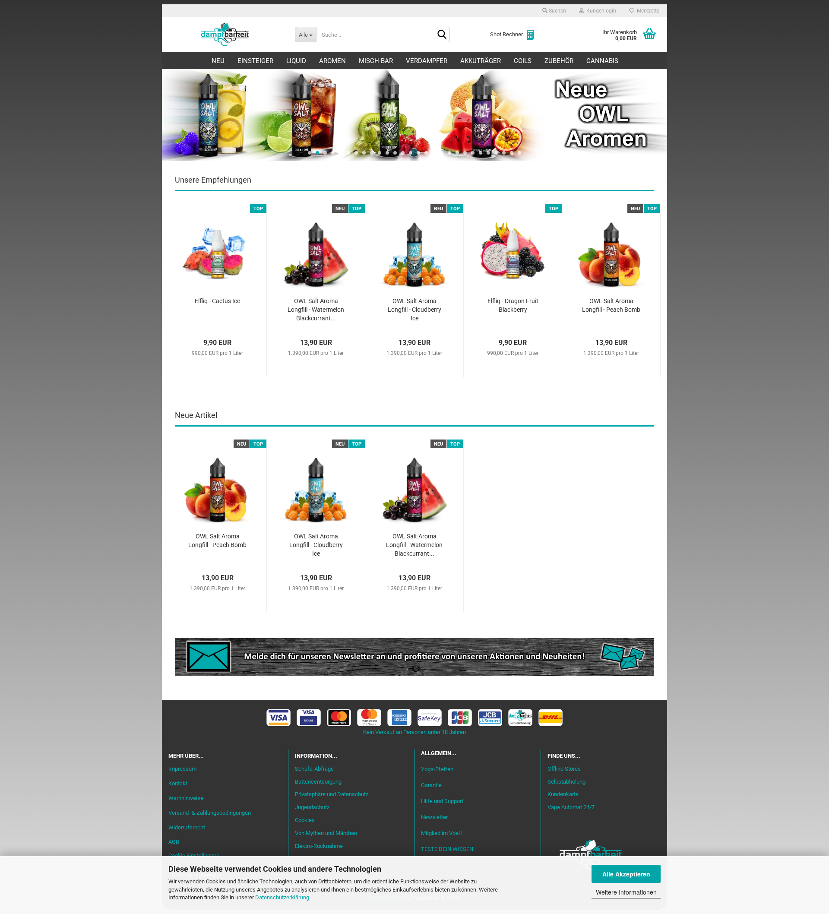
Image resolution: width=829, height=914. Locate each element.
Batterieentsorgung (318, 781)
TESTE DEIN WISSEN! (448, 849)
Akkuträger (480, 61)
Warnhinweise (185, 798)
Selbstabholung (566, 781)
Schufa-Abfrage (314, 768)
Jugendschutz (312, 807)
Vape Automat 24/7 (571, 807)
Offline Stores (564, 768)
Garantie (431, 785)
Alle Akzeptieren (626, 874)
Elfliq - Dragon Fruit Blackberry (512, 305)
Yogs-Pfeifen (437, 769)
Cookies (305, 820)
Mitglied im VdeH (441, 833)
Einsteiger (255, 61)
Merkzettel (647, 11)
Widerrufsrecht (186, 827)
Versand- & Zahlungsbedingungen (209, 813)
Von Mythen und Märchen (326, 833)
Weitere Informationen (626, 892)
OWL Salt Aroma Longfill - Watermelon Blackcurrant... (316, 309)
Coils (523, 61)
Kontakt (177, 783)
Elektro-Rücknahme (319, 846)
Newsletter (434, 817)
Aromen (332, 61)
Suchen (556, 11)
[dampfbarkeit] (225, 34)
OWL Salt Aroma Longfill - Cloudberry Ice (414, 309)
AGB (173, 841)
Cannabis (602, 61)
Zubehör (558, 61)
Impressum (182, 768)
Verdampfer (426, 61)
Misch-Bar (376, 61)
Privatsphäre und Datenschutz (331, 794)
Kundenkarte (563, 794)
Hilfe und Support (442, 801)
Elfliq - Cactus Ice (217, 300)
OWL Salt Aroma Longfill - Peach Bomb (611, 305)
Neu (218, 61)
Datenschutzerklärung (282, 897)
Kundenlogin (600, 11)
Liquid (296, 61)
